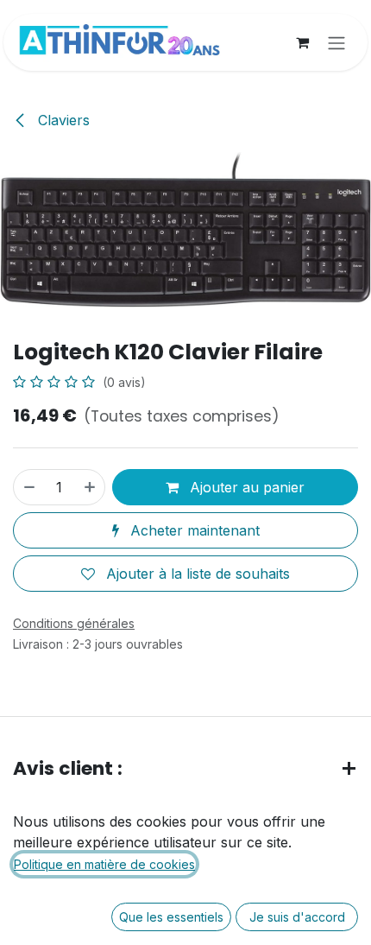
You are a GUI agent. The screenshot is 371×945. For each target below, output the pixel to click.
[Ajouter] (90, 487)
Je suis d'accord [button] (297, 917)
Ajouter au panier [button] (245, 487)
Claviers (62, 120)
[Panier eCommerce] (302, 42)
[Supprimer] (28, 487)
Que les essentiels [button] (171, 917)
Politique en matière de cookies (104, 864)
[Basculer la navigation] (336, 42)
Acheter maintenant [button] (193, 530)
